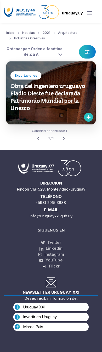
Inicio (10, 33)
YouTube (53, 260)
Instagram (53, 254)
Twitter (53, 242)
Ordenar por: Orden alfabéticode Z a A (35, 51)
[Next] (64, 138)
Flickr (53, 266)
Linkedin (54, 248)
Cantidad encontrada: (49, 131)
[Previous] (38, 138)
